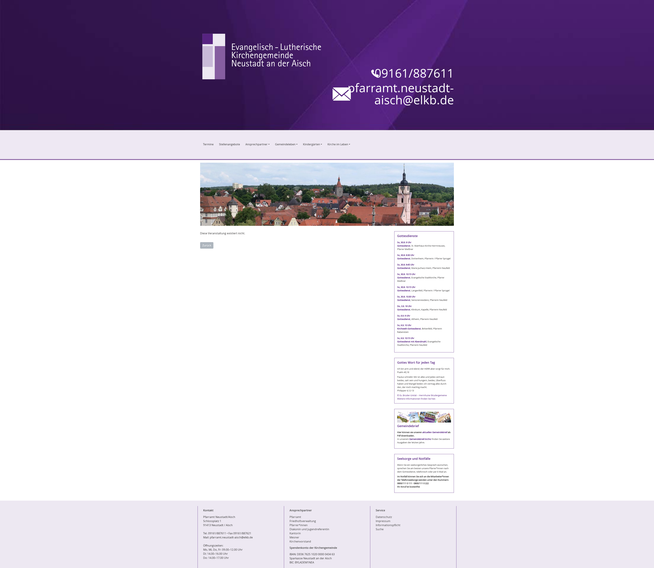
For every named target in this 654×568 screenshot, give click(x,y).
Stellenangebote (229, 144)
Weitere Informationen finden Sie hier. (416, 398)
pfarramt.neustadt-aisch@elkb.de (401, 94)
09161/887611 (414, 73)
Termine (208, 144)
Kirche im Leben (338, 144)
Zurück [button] (206, 245)
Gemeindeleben (285, 144)
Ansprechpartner (256, 144)
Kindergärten (311, 144)
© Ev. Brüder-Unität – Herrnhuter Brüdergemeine (422, 395)
